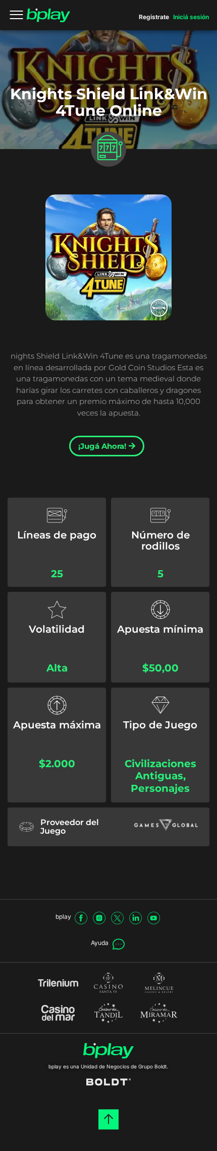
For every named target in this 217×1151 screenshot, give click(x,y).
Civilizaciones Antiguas (160, 770)
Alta (57, 668)
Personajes (160, 788)
